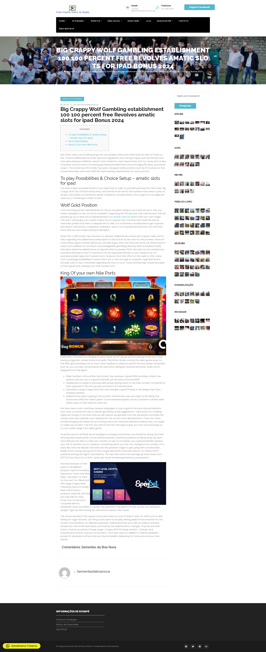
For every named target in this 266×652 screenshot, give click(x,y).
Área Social (114, 21)
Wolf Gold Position (78, 141)
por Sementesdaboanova (85, 104)
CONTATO (184, 21)
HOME (62, 21)
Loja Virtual (61, 629)
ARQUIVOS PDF (164, 21)
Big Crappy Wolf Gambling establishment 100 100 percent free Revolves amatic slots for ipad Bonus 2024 (149, 71)
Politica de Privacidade (67, 624)
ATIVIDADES (78, 21)
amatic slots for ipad (124, 216)
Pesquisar (185, 105)
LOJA (148, 21)
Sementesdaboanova (93, 571)
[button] (21, 646)
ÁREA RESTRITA (66, 29)
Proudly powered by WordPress (70, 646)
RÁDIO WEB (133, 21)
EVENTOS (96, 21)
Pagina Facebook (199, 7)
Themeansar (113, 646)
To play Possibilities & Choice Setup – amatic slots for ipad (87, 136)
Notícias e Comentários (78, 71)
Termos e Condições (66, 619)
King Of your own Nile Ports (82, 144)
